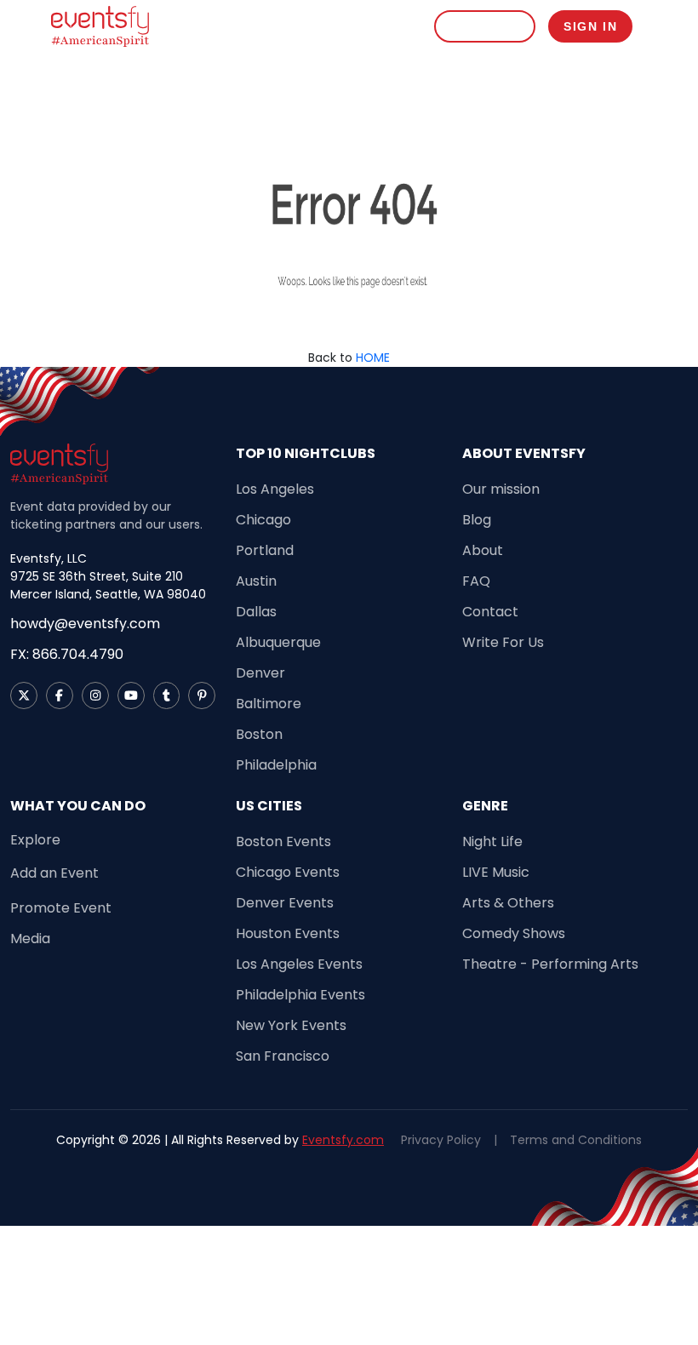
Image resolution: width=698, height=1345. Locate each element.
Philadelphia (276, 765)
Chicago (263, 519)
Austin (256, 581)
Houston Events (288, 933)
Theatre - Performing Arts (550, 964)
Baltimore (268, 703)
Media (30, 938)
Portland (265, 550)
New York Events (291, 1025)
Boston (259, 734)
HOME (373, 357)
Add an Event (54, 873)
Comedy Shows (513, 933)
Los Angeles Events (299, 964)
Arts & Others (508, 903)
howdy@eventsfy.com (85, 623)
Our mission (501, 489)
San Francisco (282, 1056)
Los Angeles (275, 489)
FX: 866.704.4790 (66, 654)
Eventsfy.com (343, 1139)
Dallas (256, 611)
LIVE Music (495, 872)
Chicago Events (288, 872)
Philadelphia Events (300, 994)
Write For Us (503, 642)
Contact (490, 611)
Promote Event (61, 908)
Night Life (492, 841)
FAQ (476, 581)
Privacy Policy (441, 1139)
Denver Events (285, 903)
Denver (260, 673)
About (482, 550)
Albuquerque (278, 642)
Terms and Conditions (576, 1139)
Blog (476, 519)
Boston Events (283, 841)
